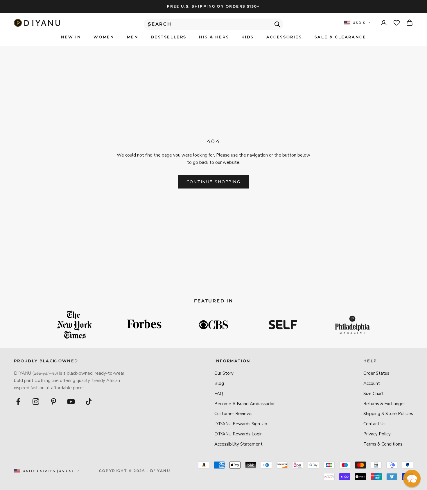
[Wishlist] (396, 22)
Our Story (224, 373)
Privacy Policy (377, 434)
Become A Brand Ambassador (244, 404)
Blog (219, 383)
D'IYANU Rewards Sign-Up (240, 424)
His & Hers (214, 37)
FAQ (218, 393)
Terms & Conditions (382, 444)
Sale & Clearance (340, 37)
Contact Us (374, 424)
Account (371, 383)
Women (104, 37)
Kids (247, 37)
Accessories (284, 37)
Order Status (376, 373)
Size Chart (373, 393)
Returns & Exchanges (384, 404)
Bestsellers (169, 37)
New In (71, 37)
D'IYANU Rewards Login (238, 434)
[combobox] (213, 24)
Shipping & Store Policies (388, 414)
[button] (412, 478)
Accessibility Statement (238, 444)
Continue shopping (213, 182)
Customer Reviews (233, 414)
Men (133, 37)
